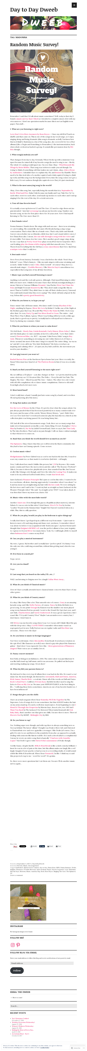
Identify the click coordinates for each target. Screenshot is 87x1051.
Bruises (58, 172)
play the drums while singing (33, 244)
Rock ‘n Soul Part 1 (18, 682)
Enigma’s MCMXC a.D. (30, 528)
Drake (74, 868)
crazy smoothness (51, 247)
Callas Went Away (56, 579)
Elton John (63, 331)
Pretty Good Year (34, 242)
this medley (39, 641)
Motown (23, 871)
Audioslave (19, 868)
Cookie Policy (44, 1047)
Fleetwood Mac (23, 336)
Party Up (30, 313)
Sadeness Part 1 (21, 533)
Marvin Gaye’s (54, 267)
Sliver (30, 531)
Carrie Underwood (42, 613)
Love (66, 869)
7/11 (54, 464)
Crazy (62, 602)
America (72, 677)
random (34, 871)
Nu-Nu (28, 428)
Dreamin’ (42, 285)
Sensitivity (35, 288)
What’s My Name (50, 311)
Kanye (49, 869)
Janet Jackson (41, 869)
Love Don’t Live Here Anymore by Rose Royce (30, 134)
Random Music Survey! (34, 44)
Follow (17, 970)
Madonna (72, 869)
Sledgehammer (16, 457)
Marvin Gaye (14, 871)
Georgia (34, 607)
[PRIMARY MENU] (74, 5)
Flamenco (19, 869)
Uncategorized (33, 866)
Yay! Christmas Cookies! (20, 1018)
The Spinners (16, 444)
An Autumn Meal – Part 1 (20, 1034)
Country (36, 868)
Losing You (61, 472)
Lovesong (34, 211)
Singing (56, 871)
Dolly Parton (35, 605)
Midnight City (36, 715)
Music (25, 866)
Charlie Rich (26, 679)
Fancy (52, 605)
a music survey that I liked (26, 119)
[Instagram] (12, 945)
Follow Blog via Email (23, 952)
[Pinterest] (18, 945)
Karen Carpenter (58, 869)
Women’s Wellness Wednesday (22, 1026)
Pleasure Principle (31, 480)
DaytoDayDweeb (38, 864)
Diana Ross (51, 868)
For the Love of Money (19, 408)
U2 (11, 873)
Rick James (15, 679)
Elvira (16, 623)
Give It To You (56, 505)
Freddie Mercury (35, 267)
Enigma (12, 869)
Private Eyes (40, 682)
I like (37, 265)
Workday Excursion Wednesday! (23, 1022)
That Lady (70, 428)
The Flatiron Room (46, 362)
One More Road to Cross (48, 313)
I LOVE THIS (37, 625)
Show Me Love (38, 308)
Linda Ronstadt (40, 331)
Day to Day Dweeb (34, 9)
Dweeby (20, 866)
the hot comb (53, 485)
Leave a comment (16, 875)
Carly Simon (52, 331)
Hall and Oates (61, 677)
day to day (43, 868)
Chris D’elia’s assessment (46, 741)
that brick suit (58, 474)
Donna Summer (65, 868)
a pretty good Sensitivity (33, 295)
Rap (38, 871)
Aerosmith (49, 677)
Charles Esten (24, 613)
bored (30, 868)
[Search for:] (43, 1006)
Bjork (26, 868)
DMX (58, 868)
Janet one (21, 503)
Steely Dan (27, 331)
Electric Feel (15, 715)
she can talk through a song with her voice (52, 236)
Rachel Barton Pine (18, 359)
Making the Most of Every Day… (23, 1030)
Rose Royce (49, 871)
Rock (42, 871)
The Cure (62, 871)
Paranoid (49, 753)
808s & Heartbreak (43, 746)
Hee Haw (65, 628)
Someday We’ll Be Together (52, 700)
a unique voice (16, 249)
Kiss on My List (23, 684)
